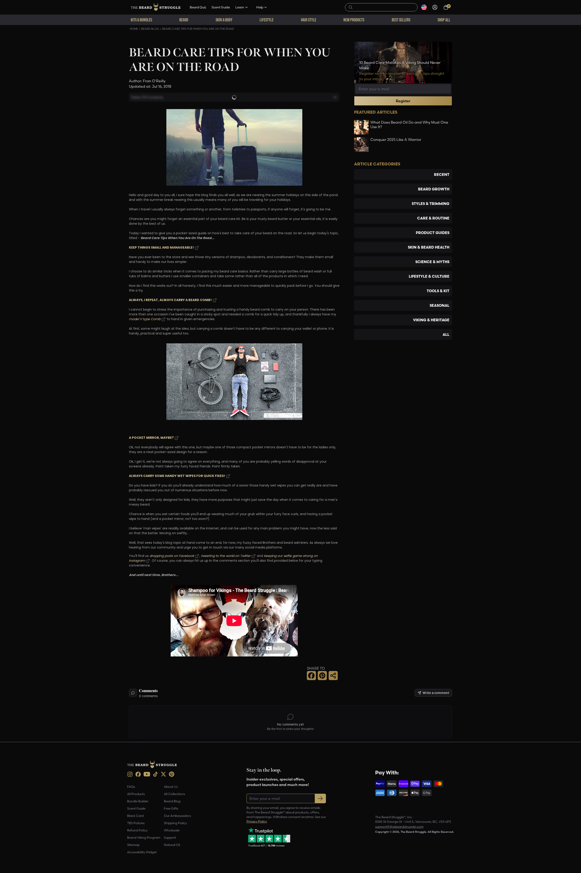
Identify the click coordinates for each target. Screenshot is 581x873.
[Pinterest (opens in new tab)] (171, 774)
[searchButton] (350, 7)
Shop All (444, 19)
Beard (183, 19)
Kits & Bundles (141, 19)
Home (134, 28)
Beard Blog (150, 28)
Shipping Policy (175, 823)
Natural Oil (172, 845)
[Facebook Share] (311, 675)
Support (170, 838)
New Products (353, 19)
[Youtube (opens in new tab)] (146, 774)
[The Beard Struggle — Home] (156, 7)
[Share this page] (333, 675)
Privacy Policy (256, 821)
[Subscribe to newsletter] (320, 798)
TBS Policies (136, 823)
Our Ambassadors (177, 816)
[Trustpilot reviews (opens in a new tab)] (269, 837)
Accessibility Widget (142, 852)
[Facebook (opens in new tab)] (138, 774)
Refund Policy (137, 830)
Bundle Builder (137, 801)
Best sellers (401, 19)
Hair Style (308, 19)
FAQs (131, 787)
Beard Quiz (198, 7)
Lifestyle (266, 19)
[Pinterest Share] (322, 675)
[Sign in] (434, 7)
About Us (171, 787)
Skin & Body (224, 19)
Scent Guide (221, 7)
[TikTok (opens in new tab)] (155, 774)
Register (403, 101)
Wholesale (172, 830)
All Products (136, 794)
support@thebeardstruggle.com (399, 827)
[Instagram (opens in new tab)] (130, 774)
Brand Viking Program (143, 838)
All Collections (174, 794)
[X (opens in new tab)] (163, 774)
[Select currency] (423, 7)
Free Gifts (171, 808)
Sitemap (133, 845)
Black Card (135, 816)
